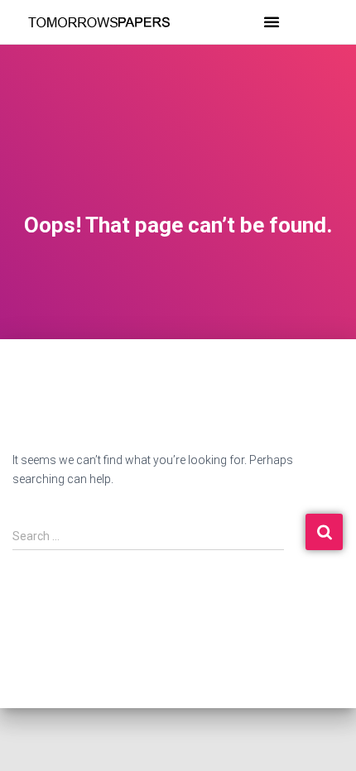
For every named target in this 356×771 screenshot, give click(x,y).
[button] (271, 21)
